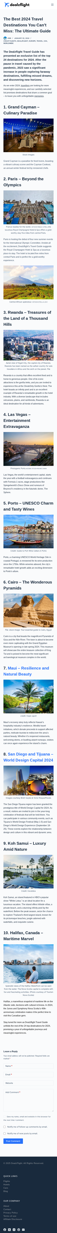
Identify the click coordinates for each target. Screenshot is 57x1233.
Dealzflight (22, 41)
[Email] (23, 1229)
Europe (32, 41)
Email (8, 1074)
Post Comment (13, 1141)
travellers (25, 85)
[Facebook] (4, 1229)
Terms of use (9, 1216)
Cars (5, 1188)
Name (8, 1066)
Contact (7, 1209)
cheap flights (9, 41)
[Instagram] (14, 1229)
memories (39, 96)
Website (9, 1083)
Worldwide (8, 43)
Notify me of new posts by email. (22, 1133)
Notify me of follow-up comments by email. (27, 1127)
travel (40, 41)
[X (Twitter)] (9, 1229)
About (6, 1206)
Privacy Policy (10, 1213)
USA (45, 41)
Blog (5, 1191)
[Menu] (52, 4)
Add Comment (12, 1092)
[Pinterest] (18, 1229)
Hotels (6, 1184)
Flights (6, 1181)
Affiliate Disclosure (12, 1219)
